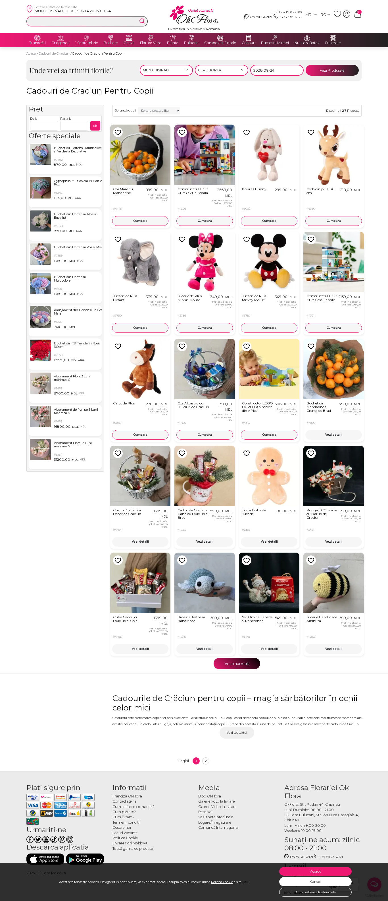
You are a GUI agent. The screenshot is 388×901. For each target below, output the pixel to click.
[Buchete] (111, 38)
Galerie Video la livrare (217, 807)
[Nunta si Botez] (307, 38)
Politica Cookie (222, 882)
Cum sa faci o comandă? (133, 807)
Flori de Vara (150, 43)
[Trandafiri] (37, 38)
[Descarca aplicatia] (45, 859)
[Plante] (173, 38)
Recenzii (205, 812)
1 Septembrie (86, 43)
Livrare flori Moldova (129, 843)
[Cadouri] (248, 38)
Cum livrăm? (123, 817)
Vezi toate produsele (215, 817)
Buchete (111, 43)
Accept (315, 871)
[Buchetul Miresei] (275, 38)
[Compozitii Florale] (220, 38)
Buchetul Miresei (275, 43)
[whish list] (338, 16)
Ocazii (129, 43)
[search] (142, 21)
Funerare (333, 43)
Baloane (191, 43)
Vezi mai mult (237, 663)
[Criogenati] (60, 38)
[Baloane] (191, 38)
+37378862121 (260, 17)
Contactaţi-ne (124, 801)
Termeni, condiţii (126, 822)
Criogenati (60, 43)
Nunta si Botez (307, 43)
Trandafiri (37, 43)
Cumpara (140, 221)
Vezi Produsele (332, 70)
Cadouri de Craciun (54, 53)
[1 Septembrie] (87, 38)
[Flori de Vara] (151, 38)
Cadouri (248, 43)
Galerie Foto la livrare (216, 801)
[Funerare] (333, 38)
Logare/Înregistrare (214, 822)
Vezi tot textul (237, 733)
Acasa (31, 53)
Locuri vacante (125, 833)
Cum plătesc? (124, 812)
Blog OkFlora (209, 796)
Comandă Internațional (218, 827)
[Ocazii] (129, 38)
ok (95, 125)
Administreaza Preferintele (315, 892)
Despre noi (121, 827)
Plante (172, 43)
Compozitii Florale (220, 43)
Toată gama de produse (132, 848)
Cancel (315, 882)
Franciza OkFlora (127, 796)
